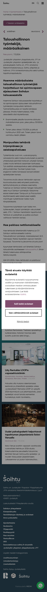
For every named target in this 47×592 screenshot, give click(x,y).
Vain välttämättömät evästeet (23, 312)
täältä (23, 294)
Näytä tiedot (23, 321)
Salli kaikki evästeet (23, 303)
